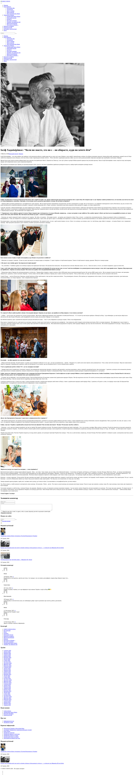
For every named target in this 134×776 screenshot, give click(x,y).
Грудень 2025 (7, 661)
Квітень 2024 (7, 689)
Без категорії (7, 630)
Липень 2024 (7, 685)
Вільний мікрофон (8, 713)
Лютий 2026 (7, 659)
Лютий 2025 (7, 675)
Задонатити (10, 9)
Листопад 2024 (8, 680)
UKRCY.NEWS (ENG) (10, 629)
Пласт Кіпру (7, 731)
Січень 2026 (7, 660)
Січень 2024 (7, 693)
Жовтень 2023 (7, 698)
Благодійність (7, 6)
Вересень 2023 (7, 699)
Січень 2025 (7, 677)
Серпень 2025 (7, 667)
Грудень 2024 (7, 678)
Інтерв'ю (6, 633)
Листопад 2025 (8, 663)
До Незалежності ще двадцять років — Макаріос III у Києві (16, 559)
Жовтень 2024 (7, 681)
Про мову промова (12, 20)
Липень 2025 (7, 668)
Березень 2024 (7, 691)
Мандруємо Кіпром (12, 23)
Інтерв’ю (9, 19)
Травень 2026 (7, 654)
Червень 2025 (7, 670)
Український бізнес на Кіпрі (11, 737)
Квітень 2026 (7, 656)
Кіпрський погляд (11, 18)
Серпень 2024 (7, 684)
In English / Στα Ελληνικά (10, 29)
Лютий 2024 (7, 692)
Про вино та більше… (12, 24)
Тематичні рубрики (9, 15)
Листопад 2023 (8, 696)
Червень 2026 (7, 653)
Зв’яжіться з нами (8, 722)
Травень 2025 (7, 671)
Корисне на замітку (9, 26)
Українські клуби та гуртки (11, 735)
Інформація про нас (9, 721)
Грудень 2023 (7, 695)
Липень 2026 (7, 652)
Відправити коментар (6, 513)
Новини (6, 5)
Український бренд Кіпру (13, 16)
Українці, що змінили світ (13, 22)
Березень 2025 (7, 674)
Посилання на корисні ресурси (12, 738)
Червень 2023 (7, 703)
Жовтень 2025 (7, 664)
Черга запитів (10, 12)
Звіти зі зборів (10, 11)
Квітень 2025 (7, 673)
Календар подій (8, 27)
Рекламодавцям (6, 521)
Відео (5, 30)
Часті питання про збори (13, 13)
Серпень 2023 (7, 700)
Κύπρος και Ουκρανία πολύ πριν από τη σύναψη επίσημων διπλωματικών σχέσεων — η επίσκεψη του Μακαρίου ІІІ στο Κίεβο (32, 547)
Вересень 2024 (7, 682)
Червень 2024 (7, 686)
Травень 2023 (7, 705)
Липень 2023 (7, 702)
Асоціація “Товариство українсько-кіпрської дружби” (18, 730)
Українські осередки (9, 732)
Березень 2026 (7, 657)
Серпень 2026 (7, 650)
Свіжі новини (7, 711)
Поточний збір (11, 8)
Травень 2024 (7, 688)
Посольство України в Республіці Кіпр (14, 728)
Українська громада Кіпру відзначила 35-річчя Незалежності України (19, 536)
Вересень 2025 (7, 666)
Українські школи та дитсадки (12, 734)
